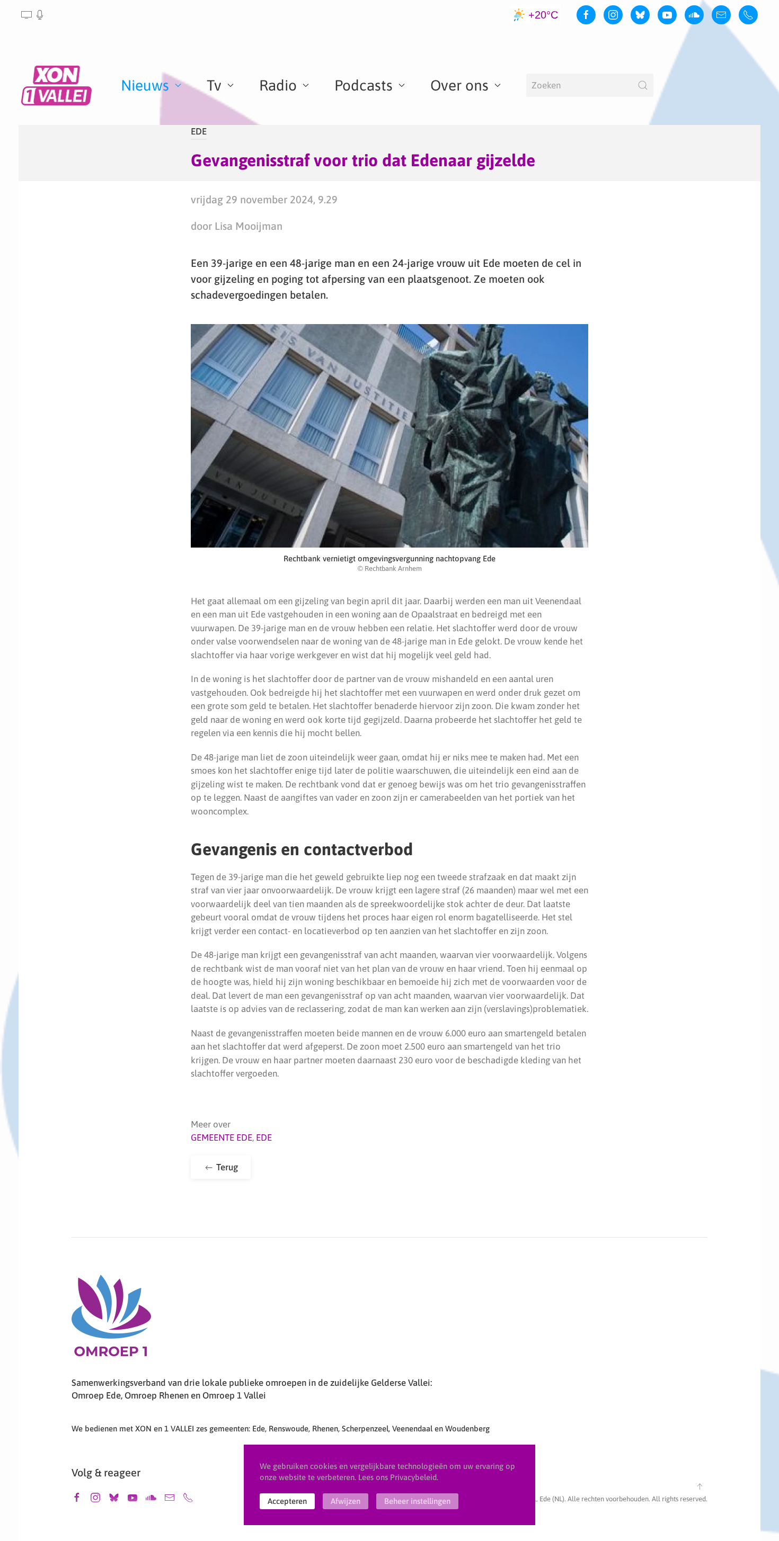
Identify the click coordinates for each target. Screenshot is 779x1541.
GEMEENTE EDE (221, 1137)
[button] (33, 15)
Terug (226, 1167)
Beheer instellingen (417, 1501)
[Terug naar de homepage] (58, 85)
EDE (199, 131)
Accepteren (287, 1501)
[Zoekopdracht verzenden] (642, 85)
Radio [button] (278, 85)
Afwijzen (345, 1501)
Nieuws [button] (145, 85)
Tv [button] (214, 85)
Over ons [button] (459, 85)
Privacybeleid (413, 1477)
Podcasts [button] (363, 85)
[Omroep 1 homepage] (111, 1319)
